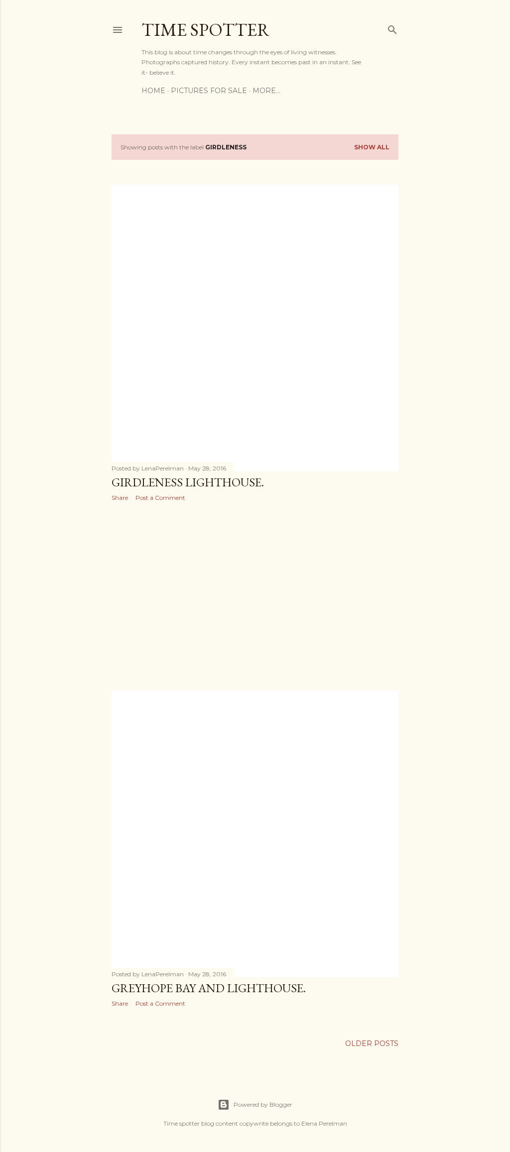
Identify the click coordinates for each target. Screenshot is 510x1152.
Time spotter (205, 29)
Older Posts (371, 1043)
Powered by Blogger (263, 1104)
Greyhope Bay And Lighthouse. (209, 988)
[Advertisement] (255, 596)
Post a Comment (160, 497)
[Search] (392, 27)
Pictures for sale (209, 90)
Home (153, 90)
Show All (371, 147)
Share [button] (120, 497)
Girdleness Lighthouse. (188, 482)
